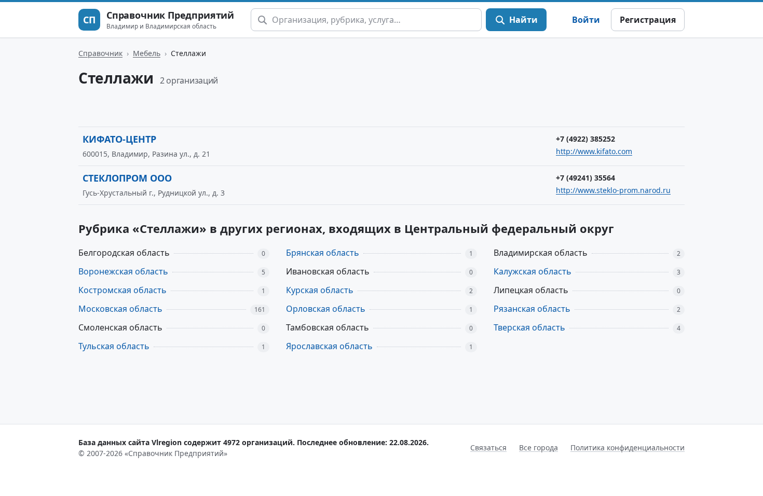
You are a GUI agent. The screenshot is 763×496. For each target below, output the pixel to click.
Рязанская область (532, 308)
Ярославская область (329, 346)
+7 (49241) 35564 (585, 178)
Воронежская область (123, 271)
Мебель (146, 53)
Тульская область (113, 346)
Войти (586, 19)
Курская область (319, 290)
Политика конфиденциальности (627, 447)
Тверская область (529, 327)
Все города (538, 447)
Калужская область (532, 271)
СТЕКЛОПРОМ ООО (127, 178)
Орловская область (325, 308)
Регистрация (648, 19)
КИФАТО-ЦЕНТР (119, 139)
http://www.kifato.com (594, 151)
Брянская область (322, 252)
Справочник (100, 53)
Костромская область (122, 290)
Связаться (488, 447)
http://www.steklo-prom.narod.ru (613, 190)
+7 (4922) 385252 (585, 139)
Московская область (120, 308)
